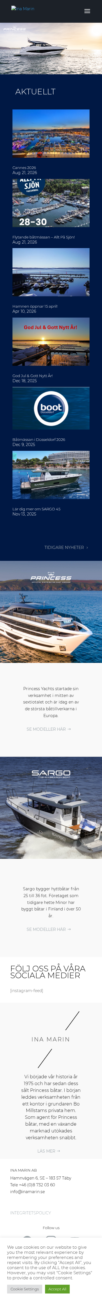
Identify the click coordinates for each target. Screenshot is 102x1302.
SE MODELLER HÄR (46, 729)
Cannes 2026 (24, 167)
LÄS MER (46, 1151)
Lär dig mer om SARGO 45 (36, 509)
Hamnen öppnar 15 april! (35, 306)
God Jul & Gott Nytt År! (32, 375)
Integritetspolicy (30, 1213)
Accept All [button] (57, 1289)
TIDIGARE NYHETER (64, 547)
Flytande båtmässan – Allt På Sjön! (43, 237)
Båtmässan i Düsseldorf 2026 (38, 439)
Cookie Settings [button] (24, 1289)
